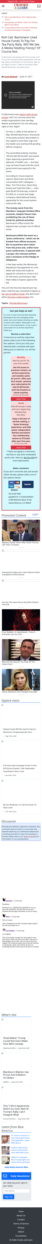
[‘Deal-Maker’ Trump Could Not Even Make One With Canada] (16, 1027)
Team (21, 1211)
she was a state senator (18, 297)
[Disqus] (21, 922)
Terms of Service (30, 836)
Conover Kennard (9, 1119)
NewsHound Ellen (9, 1048)
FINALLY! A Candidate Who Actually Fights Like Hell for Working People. (20, 1159)
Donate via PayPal (28, 484)
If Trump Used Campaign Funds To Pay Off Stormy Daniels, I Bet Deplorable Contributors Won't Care (19, 768)
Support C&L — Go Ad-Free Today (21, 1)
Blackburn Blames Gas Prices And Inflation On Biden (16, 1074)
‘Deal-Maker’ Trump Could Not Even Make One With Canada (15, 1040)
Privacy (21, 1227)
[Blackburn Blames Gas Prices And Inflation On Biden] (16, 1060)
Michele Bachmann (18, 303)
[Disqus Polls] (21, 868)
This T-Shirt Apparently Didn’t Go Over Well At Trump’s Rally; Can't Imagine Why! (16, 1110)
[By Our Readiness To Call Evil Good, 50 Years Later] (21, 791)
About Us (21, 1215)
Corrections (21, 1235)
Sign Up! (9, 1197)
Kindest (14, 489)
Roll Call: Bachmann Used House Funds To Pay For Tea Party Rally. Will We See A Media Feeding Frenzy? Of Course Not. (21, 44)
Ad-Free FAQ (29, 457)
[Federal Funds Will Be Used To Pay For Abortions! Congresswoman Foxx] (21, 715)
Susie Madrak (10, 76)
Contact (21, 1219)
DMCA (21, 1231)
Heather (6, 1082)
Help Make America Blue (16, 1167)
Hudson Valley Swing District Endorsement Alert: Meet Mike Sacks (20, 1150)
